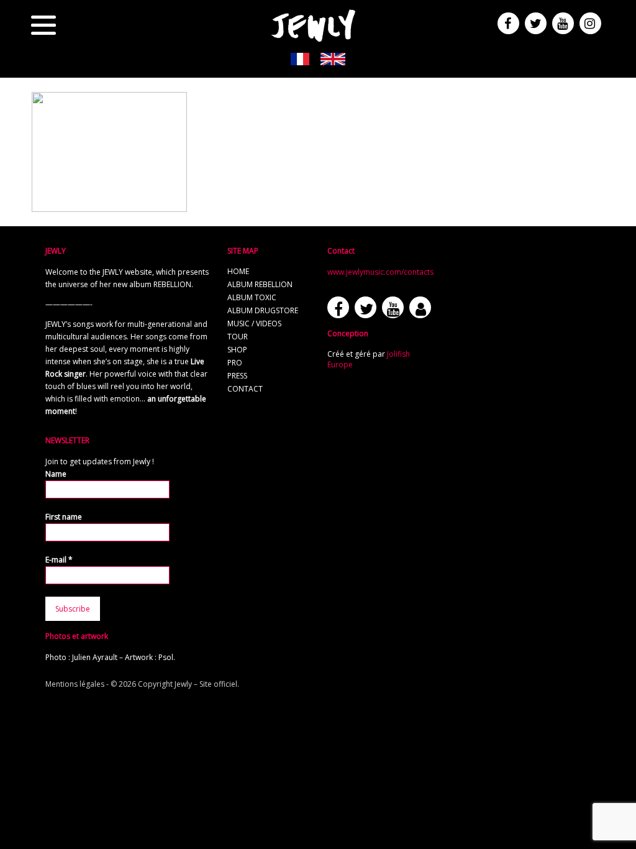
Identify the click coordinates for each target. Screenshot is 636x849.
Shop (237, 349)
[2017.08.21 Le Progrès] (109, 206)
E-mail (59, 559)
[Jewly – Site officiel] (313, 25)
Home (238, 271)
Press (237, 375)
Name (55, 474)
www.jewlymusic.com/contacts (380, 272)
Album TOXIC (251, 297)
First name (63, 517)
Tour (237, 336)
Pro (234, 362)
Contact (245, 388)
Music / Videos (254, 323)
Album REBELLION (260, 284)
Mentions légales (74, 684)
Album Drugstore (262, 310)
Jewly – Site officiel (206, 684)
